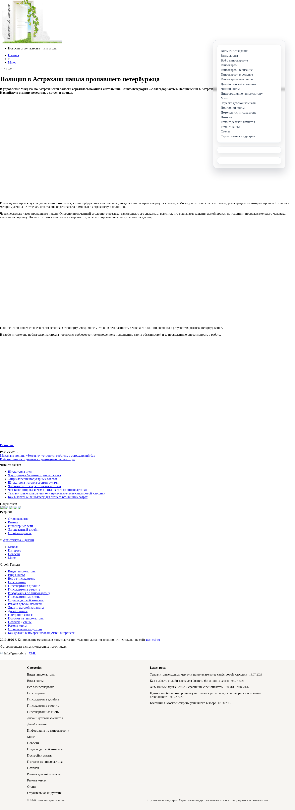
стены (27, 622)
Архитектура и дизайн (18, 540)
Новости (14, 554)
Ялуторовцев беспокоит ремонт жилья (34, 475)
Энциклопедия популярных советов (33, 479)
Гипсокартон (17, 582)
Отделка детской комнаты (26, 600)
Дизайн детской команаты (26, 607)
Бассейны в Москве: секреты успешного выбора (183, 703)
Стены (31, 786)
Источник (7, 445)
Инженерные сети (20, 526)
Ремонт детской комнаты (25, 604)
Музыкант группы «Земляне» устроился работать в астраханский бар (47, 455)
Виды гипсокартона (22, 571)
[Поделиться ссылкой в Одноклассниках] (19, 507)
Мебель (13, 547)
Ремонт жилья (17, 625)
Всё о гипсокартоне (21, 578)
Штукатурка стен (20, 471)
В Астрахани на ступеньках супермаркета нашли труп (37, 459)
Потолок (14, 622)
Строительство (18, 518)
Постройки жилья (20, 614)
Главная (13, 55)
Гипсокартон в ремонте (24, 589)
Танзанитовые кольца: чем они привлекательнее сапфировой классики (56, 493)
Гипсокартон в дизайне (24, 586)
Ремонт (13, 522)
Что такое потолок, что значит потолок (34, 486)
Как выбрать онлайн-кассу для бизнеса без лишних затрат (47, 497)
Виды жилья (16, 575)
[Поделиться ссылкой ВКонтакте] (2, 507)
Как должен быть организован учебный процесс (41, 633)
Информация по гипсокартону (29, 593)
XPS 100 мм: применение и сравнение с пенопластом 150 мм (192, 687)
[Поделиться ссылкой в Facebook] (6, 507)
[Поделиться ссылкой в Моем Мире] (15, 507)
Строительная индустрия (25, 629)
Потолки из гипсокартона (26, 618)
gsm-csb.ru (153, 639)
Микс (12, 62)
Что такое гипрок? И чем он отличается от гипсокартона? (47, 489)
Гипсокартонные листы (24, 596)
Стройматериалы (20, 533)
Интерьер (14, 550)
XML (32, 653)
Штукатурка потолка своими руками (33, 482)
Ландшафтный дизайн (23, 529)
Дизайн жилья (17, 611)
